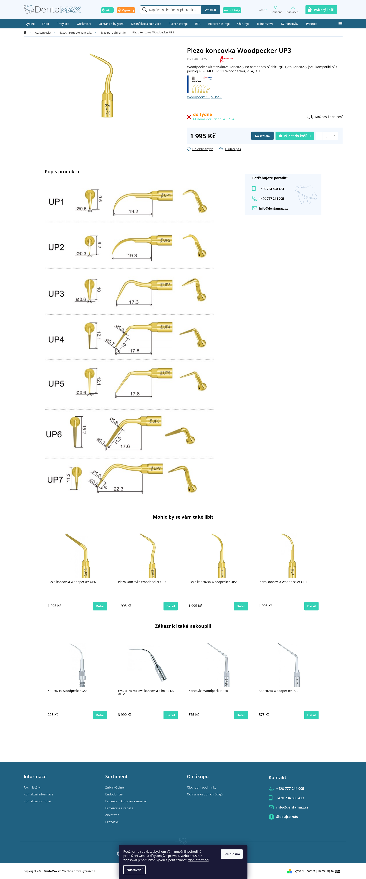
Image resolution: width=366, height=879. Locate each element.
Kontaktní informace (38, 794)
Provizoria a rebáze (119, 808)
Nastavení (134, 870)
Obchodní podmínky (201, 787)
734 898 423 (271, 189)
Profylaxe (112, 822)
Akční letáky (32, 787)
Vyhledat (210, 10)
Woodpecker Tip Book (204, 97)
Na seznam (262, 136)
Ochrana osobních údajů (205, 794)
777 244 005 (290, 788)
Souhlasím (232, 854)
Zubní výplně (114, 787)
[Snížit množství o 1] (319, 136)
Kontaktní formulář (37, 801)
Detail (100, 606)
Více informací (198, 860)
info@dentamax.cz (273, 208)
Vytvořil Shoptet (305, 871)
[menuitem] (30, 23)
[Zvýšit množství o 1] (334, 136)
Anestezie (112, 815)
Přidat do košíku (297, 136)
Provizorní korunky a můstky (126, 801)
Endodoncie (114, 794)
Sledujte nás (287, 816)
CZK (261, 10)
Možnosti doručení (329, 117)
